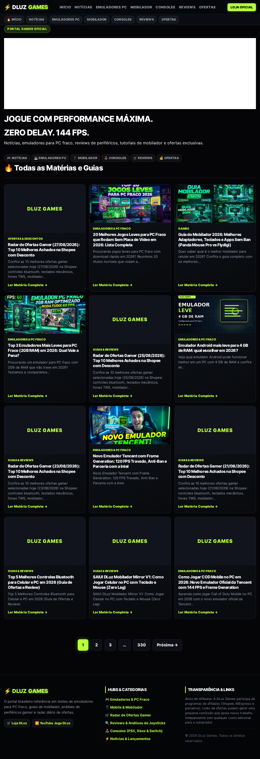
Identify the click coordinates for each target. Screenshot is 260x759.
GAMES (183, 228)
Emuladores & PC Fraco (112, 228)
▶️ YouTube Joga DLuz (52, 723)
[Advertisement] (130, 73)
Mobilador (141, 7)
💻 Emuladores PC (50, 158)
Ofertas (207, 7)
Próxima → (167, 644)
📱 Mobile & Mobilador (124, 707)
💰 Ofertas (169, 158)
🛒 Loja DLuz (17, 723)
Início (65, 7)
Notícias (83, 7)
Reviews (187, 7)
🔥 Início (14, 19)
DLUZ (26, 7)
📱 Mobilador (85, 158)
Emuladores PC (111, 7)
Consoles (165, 7)
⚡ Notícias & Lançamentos (128, 739)
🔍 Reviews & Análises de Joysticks (135, 723)
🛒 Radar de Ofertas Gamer (128, 715)
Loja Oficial (242, 7)
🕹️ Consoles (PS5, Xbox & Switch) (134, 731)
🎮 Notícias (17, 158)
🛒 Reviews (143, 158)
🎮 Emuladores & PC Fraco (127, 699)
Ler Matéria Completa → (27, 285)
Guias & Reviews (105, 349)
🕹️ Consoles (115, 158)
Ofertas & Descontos (25, 238)
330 (141, 644)
